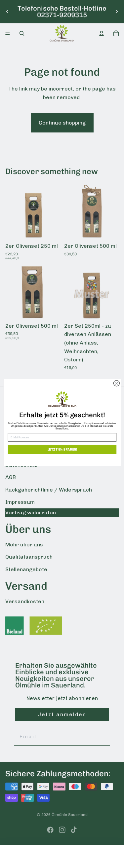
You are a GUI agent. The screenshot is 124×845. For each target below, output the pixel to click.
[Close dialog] (116, 383)
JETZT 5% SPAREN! (62, 450)
